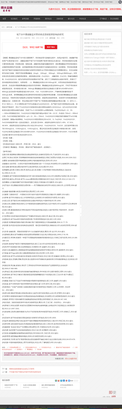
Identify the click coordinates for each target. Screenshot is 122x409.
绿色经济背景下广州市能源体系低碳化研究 (18, 385)
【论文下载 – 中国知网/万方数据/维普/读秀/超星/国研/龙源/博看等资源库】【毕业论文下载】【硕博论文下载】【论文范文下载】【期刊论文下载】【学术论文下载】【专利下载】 (56, 2)
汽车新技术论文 (46, 347)
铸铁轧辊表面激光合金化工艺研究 (21, 369)
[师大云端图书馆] (6, 10)
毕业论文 (82, 19)
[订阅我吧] (120, 2)
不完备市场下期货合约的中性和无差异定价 (25, 372)
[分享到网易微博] (66, 380)
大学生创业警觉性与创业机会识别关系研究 (73, 385)
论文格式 (14, 19)
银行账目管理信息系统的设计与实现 (97, 39)
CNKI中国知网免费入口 (74, 407)
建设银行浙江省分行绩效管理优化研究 (98, 43)
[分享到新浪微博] (58, 380)
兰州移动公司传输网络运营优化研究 (97, 65)
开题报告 (37, 19)
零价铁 (39, 349)
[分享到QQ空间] (56, 380)
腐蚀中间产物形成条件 (63, 347)
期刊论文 (48, 19)
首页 (4, 19)
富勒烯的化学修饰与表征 (93, 50)
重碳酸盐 (30, 349)
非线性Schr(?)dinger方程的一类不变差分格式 (101, 58)
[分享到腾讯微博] (61, 380)
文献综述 (59, 19)
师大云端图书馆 (71, 359)
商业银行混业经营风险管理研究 (96, 69)
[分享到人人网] (63, 380)
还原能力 (19, 349)
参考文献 (25, 19)
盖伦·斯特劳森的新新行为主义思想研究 (54, 385)
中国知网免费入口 (15, 347)
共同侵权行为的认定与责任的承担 (96, 47)
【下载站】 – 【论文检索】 (109, 19)
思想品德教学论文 (31, 347)
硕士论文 (71, 19)
